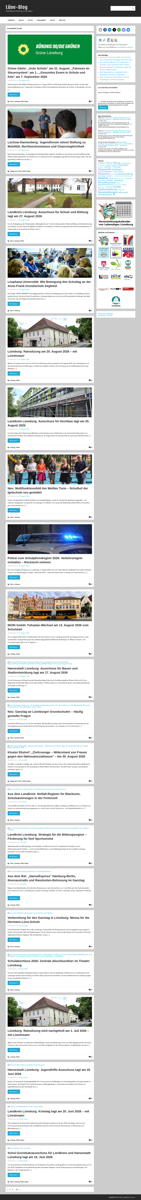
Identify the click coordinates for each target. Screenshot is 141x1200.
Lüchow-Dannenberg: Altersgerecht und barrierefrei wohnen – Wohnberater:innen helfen (114, 118)
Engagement (41, 20)
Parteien (110, 180)
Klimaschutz (104, 173)
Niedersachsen (102, 180)
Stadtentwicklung (107, 189)
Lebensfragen (102, 176)
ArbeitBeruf (102, 163)
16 (17, 1189)
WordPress (120, 1197)
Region (21, 20)
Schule (124, 184)
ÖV (114, 195)
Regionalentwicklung (105, 184)
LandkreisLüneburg (124, 174)
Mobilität (103, 178)
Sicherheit (109, 187)
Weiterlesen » (13, 94)
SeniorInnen (101, 187)
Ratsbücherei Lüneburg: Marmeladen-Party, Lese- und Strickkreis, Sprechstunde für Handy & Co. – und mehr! (115, 143)
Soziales (117, 186)
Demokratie (101, 165)
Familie (114, 165)
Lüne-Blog (17, 7)
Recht (118, 183)
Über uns (62, 20)
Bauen (109, 163)
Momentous (131, 1197)
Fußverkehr (100, 167)
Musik (111, 178)
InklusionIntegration (105, 171)
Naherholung (117, 178)
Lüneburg (11, 20)
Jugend (115, 171)
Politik (30, 20)
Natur (123, 178)
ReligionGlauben (117, 184)
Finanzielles (123, 165)
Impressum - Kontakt (105, 315)
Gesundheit (116, 167)
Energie (107, 165)
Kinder (121, 171)
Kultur (52, 20)
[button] (100, 30)
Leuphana (109, 176)
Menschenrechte (128, 176)
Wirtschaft (123, 192)
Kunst (112, 174)
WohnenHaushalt (105, 195)
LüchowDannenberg (118, 175)
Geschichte (107, 167)
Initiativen (117, 169)
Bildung (116, 163)
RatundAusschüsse (107, 182)
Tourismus (121, 189)
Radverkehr (118, 180)
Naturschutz (129, 178)
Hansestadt (104, 169)
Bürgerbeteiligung (126, 163)
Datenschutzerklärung (105, 313)
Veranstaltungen (108, 192)
